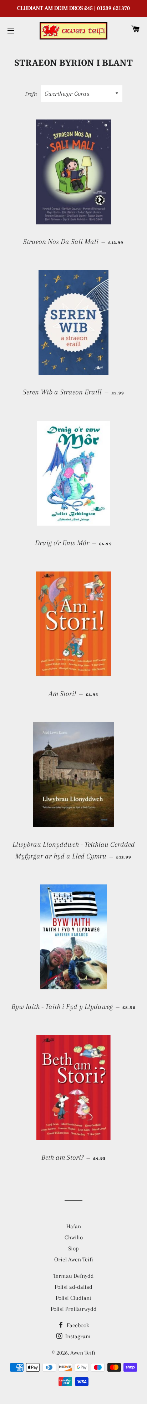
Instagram (77, 1336)
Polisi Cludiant (73, 1297)
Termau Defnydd (73, 1275)
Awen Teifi (82, 1352)
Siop (73, 1248)
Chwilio (74, 1237)
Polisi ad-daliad (73, 1286)
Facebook (77, 1325)
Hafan (73, 1226)
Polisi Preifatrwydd (74, 1308)
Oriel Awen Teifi (73, 1259)
